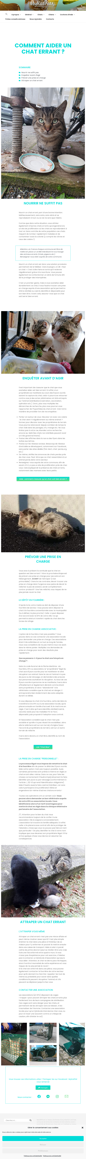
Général (28, 15)
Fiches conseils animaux (15, 19)
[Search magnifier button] (30, 1120)
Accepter (43, 1139)
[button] (82, 1128)
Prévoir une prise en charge (43, 559)
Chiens (51, 15)
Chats (40, 15)
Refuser (43, 1145)
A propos (15, 15)
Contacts (50, 19)
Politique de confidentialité (33, 1156)
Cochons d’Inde (66, 15)
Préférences (43, 1151)
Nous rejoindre (36, 19)
